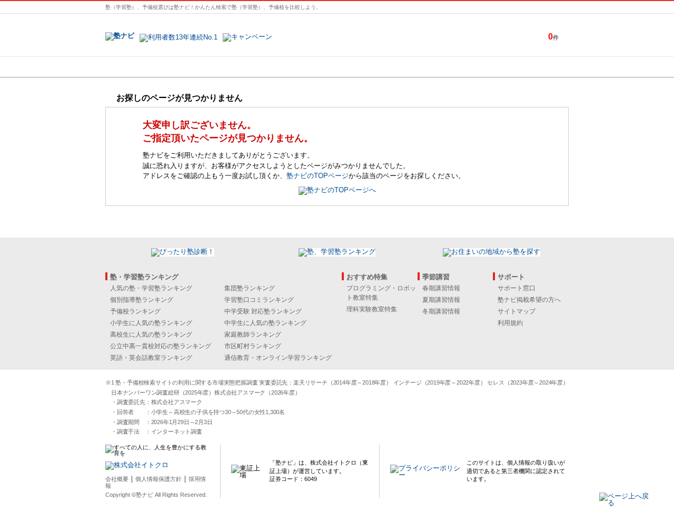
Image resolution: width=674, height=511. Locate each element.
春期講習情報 (441, 288)
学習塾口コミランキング (259, 299)
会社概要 (116, 479)
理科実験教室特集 (371, 309)
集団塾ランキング (249, 288)
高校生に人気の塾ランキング (151, 334)
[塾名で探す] (220, 67)
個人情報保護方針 (158, 479)
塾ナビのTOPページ (317, 176)
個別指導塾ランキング (141, 299)
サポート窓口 (517, 288)
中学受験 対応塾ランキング (263, 311)
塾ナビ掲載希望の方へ (529, 299)
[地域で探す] (143, 67)
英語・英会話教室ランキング (151, 357)
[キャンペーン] (528, 67)
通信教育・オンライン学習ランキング (278, 357)
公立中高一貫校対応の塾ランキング (160, 346)
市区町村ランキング (252, 346)
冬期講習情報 (441, 311)
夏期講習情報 (441, 299)
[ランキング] (297, 67)
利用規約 (510, 323)
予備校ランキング (135, 311)
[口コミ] (374, 67)
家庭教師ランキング (252, 334)
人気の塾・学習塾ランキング (151, 288)
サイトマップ (517, 311)
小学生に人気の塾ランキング (151, 323)
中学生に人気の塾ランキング (265, 323)
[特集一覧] (451, 67)
